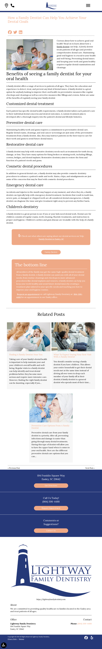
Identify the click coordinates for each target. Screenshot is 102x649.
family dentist (63, 46)
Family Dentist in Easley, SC (51, 239)
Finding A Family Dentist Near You (25, 354)
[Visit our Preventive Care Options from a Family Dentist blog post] (51, 407)
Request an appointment (28, 294)
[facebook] (86, 638)
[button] (6, 5)
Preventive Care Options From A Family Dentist (50, 426)
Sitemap (21, 639)
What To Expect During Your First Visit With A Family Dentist (72, 355)
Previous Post (14, 468)
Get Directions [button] (51, 485)
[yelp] (92, 638)
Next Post (89, 468)
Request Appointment (51, 508)
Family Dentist (51, 252)
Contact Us (51, 530)
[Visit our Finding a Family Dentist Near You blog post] (29, 336)
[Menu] (88, 5)
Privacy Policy (12, 639)
